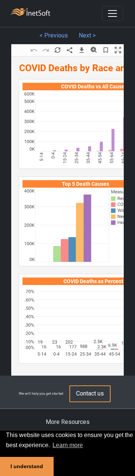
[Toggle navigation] (112, 13)
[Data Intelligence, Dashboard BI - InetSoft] (30, 12)
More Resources (68, 421)
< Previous (53, 35)
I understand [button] (26, 466)
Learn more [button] (67, 445)
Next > (87, 35)
